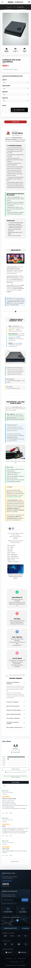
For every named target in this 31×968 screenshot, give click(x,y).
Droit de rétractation (22, 958)
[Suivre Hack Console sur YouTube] (19, 944)
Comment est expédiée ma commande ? (12, 683)
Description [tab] (15, 121)
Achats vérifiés (15, 782)
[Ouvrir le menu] (2, 2)
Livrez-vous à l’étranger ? (12, 702)
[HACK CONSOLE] (15, 2)
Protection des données (14, 961)
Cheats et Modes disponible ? (13, 714)
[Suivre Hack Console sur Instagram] (5, 944)
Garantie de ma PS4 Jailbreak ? (14, 710)
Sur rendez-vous (25, 928)
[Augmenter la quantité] (9, 110)
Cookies (21, 961)
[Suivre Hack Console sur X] (26, 944)
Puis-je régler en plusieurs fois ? (14, 727)
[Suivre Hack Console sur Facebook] (12, 944)
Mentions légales (8, 958)
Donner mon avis (15, 769)
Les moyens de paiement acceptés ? (12, 723)
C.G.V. (15, 958)
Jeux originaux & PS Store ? (13, 718)
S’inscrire (24, 899)
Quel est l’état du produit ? (13, 706)
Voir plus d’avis (14, 861)
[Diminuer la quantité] (3, 110)
